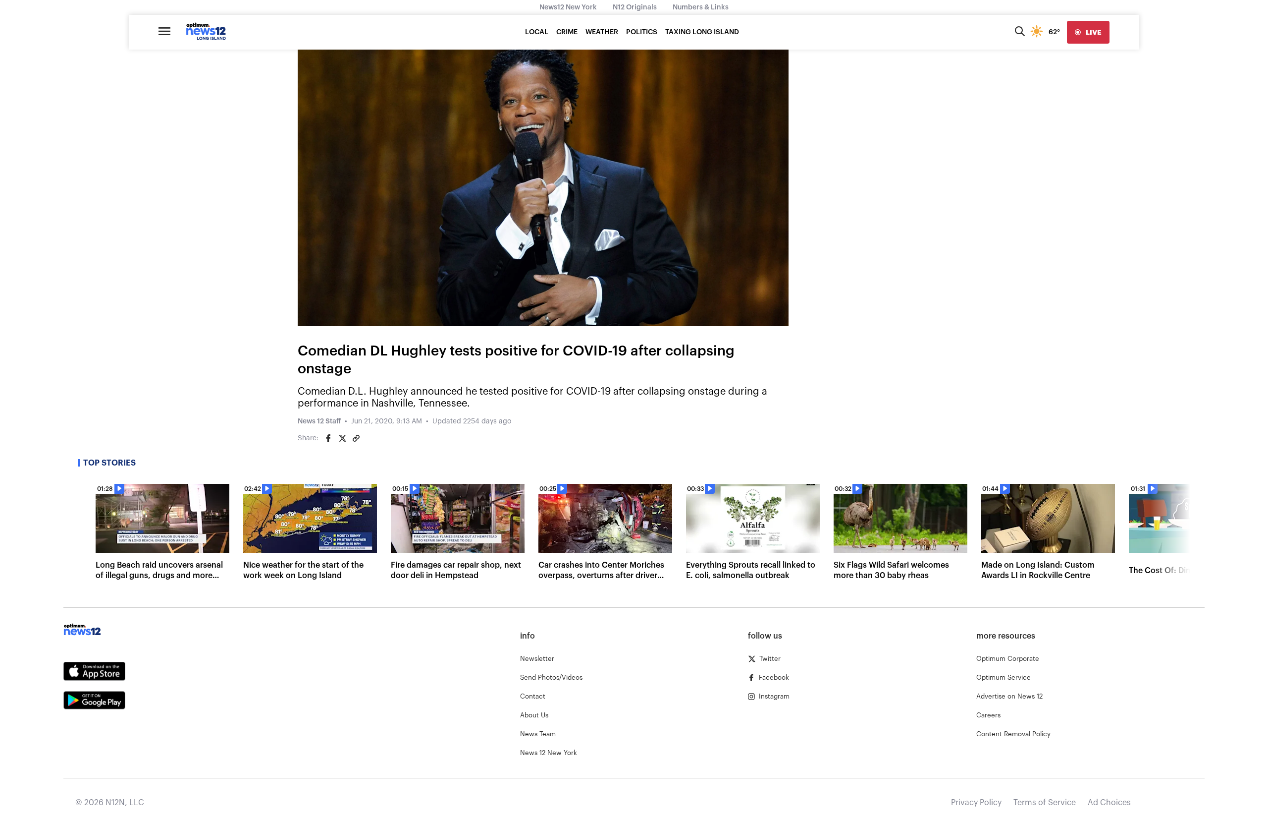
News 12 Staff (319, 421)
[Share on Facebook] (328, 438)
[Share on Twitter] (342, 438)
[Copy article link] (356, 438)
